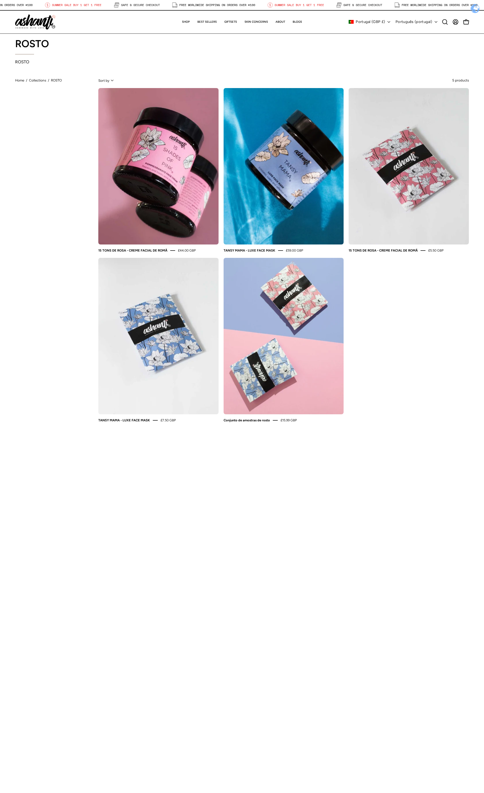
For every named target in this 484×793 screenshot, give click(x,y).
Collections (37, 80)
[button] (231, 22)
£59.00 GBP (294, 250)
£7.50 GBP (168, 420)
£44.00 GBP (187, 250)
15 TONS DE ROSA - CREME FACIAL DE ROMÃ (132, 250)
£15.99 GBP (289, 420)
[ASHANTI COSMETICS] (35, 22)
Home (19, 80)
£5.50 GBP (436, 250)
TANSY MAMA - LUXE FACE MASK (249, 250)
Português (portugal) (414, 21)
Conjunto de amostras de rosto (247, 420)
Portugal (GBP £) (370, 21)
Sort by (103, 80)
